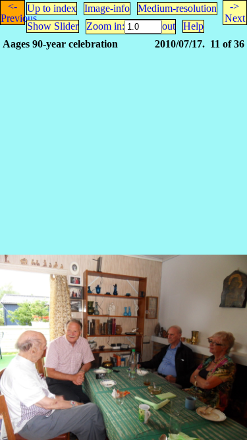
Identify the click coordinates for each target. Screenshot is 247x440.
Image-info (107, 8)
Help (193, 26)
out (168, 26)
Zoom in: (105, 26)
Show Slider (52, 26)
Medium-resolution (177, 8)
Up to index (51, 8)
